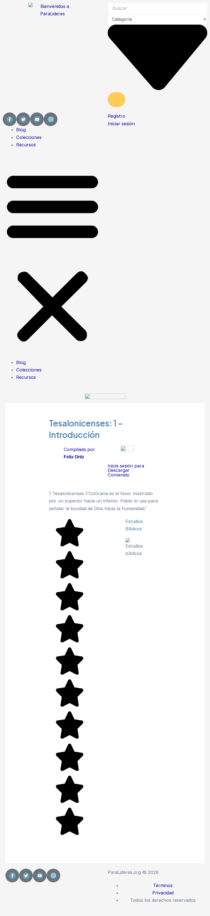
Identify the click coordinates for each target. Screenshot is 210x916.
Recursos (26, 144)
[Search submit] (116, 99)
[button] (52, 257)
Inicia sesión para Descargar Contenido (126, 470)
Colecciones (29, 137)
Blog (21, 129)
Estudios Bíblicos (134, 525)
